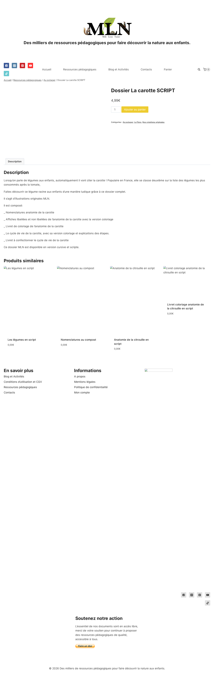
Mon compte (82, 392)
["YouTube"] (30, 65)
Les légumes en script (22, 339)
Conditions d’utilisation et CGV (23, 381)
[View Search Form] (199, 69)
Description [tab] (15, 161)
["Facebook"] (6, 65)
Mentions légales (84, 381)
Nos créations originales (153, 122)
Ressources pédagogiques (79, 69)
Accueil (46, 69)
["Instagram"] (14, 65)
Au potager (128, 122)
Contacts (146, 69)
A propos (79, 376)
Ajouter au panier (135, 109)
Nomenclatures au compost (78, 339)
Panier (168, 69)
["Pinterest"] (22, 65)
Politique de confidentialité (91, 387)
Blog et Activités (118, 69)
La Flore (137, 122)
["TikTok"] (6, 73)
